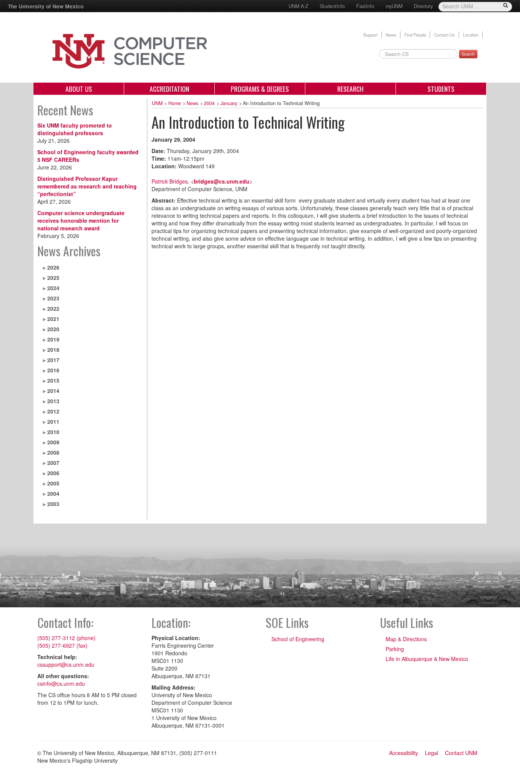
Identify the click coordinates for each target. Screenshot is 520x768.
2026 (53, 267)
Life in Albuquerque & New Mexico (427, 659)
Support (370, 35)
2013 (53, 401)
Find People (415, 35)
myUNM (394, 6)
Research (350, 89)
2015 (53, 380)
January (228, 103)
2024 (53, 288)
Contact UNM (461, 753)
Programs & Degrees (260, 89)
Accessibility (403, 753)
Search (468, 54)
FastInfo (365, 6)
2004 (53, 493)
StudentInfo (332, 6)
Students (441, 89)
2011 (53, 421)
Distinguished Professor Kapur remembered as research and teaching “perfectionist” (87, 186)
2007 (53, 462)
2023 (53, 298)
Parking (395, 649)
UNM (157, 103)
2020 (53, 329)
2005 (53, 483)
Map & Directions (406, 639)
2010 (53, 432)
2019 (53, 339)
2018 (53, 349)
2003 (53, 504)
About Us (78, 89)
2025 (53, 277)
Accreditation (169, 89)
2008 (53, 452)
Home (174, 103)
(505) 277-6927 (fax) (62, 645)
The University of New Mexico (45, 6)
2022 (53, 308)
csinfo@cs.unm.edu (61, 683)
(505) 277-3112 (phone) (66, 638)
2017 (53, 360)
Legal (431, 753)
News (391, 35)
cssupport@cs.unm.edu (65, 664)
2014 (53, 390)
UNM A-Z (298, 6)
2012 (53, 411)
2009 (53, 442)
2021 (53, 319)
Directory (423, 6)
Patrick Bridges (170, 181)
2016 (53, 370)
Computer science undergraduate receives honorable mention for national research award (80, 220)
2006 (53, 473)
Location (471, 35)
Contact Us (444, 35)
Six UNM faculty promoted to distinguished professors (74, 129)
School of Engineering (297, 639)
